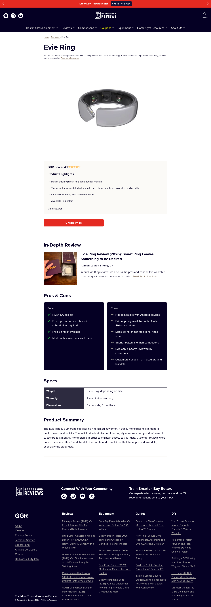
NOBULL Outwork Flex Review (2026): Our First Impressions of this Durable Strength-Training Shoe (78, 560)
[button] (3, 3)
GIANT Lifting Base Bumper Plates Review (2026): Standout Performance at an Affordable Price (77, 593)
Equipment (55, 37)
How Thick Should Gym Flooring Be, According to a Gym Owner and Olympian (150, 539)
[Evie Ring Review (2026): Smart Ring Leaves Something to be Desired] (60, 268)
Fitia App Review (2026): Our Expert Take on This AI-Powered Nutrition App (77, 525)
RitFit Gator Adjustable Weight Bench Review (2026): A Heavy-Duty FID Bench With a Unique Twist (78, 541)
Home (46, 37)
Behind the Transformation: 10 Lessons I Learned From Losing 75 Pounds (150, 525)
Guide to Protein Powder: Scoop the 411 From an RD (149, 567)
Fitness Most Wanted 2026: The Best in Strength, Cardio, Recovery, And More (114, 554)
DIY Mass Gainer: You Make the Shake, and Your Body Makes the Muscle (182, 593)
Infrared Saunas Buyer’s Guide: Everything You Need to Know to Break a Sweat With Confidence (151, 581)
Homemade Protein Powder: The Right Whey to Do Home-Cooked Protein (181, 545)
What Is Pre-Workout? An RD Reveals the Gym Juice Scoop (151, 554)
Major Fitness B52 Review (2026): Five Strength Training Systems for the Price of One (78, 576)
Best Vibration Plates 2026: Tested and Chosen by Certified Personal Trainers (113, 539)
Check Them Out (126, 3)
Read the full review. (145, 276)
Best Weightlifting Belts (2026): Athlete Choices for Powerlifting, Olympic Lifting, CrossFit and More (114, 585)
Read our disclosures (70, 58)
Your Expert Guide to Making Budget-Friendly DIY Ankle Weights (182, 527)
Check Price (73, 223)
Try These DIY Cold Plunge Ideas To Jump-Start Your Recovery (183, 576)
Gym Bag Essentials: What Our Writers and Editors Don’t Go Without (115, 525)
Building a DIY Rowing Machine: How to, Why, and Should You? (183, 562)
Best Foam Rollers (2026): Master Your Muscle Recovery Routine (115, 569)
